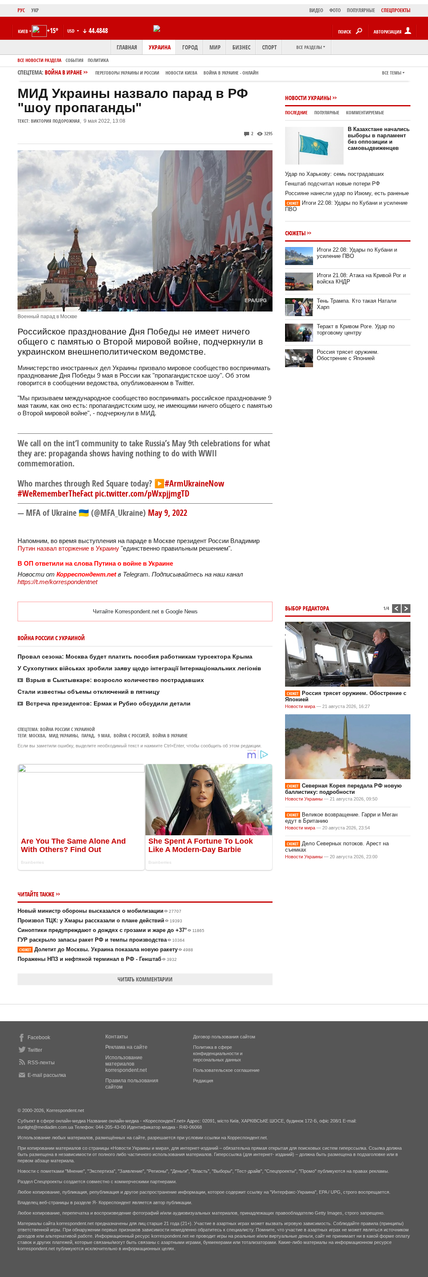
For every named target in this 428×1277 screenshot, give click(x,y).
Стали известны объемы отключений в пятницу (89, 691)
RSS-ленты (41, 1063)
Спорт (269, 47)
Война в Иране (151, 72)
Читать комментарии (145, 979)
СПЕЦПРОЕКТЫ (395, 10)
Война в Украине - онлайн (231, 73)
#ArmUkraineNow (194, 483)
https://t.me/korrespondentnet (57, 581)
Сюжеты (295, 233)
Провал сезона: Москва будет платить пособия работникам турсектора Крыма (135, 656)
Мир (215, 47)
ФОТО (335, 10)
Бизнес (241, 47)
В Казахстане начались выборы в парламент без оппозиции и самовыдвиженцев (379, 138)
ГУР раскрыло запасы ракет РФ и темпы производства (101, 940)
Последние (296, 112)
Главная (127, 47)
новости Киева (181, 73)
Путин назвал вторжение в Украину (68, 548)
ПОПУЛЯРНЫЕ (361, 10)
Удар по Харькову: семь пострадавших (334, 174)
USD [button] (71, 31)
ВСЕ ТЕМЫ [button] (391, 73)
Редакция (203, 1080)
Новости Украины (308, 98)
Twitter (35, 1050)
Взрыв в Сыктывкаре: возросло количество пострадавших (115, 680)
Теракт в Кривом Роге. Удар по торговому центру (356, 329)
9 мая (104, 735)
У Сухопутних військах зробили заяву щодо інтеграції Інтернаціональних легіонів (139, 668)
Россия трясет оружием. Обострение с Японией (348, 355)
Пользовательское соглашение (226, 1070)
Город (190, 47)
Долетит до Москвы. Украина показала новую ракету (106, 949)
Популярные (326, 112)
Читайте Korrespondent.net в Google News (145, 611)
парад (88, 735)
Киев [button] (23, 31)
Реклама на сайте (126, 1047)
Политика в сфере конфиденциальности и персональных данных (217, 1053)
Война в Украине (170, 735)
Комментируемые (365, 112)
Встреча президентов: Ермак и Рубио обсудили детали (108, 703)
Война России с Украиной (67, 729)
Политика (98, 60)
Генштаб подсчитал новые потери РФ (332, 183)
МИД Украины (63, 735)
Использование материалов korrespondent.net (126, 1064)
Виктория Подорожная (55, 121)
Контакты (116, 1037)
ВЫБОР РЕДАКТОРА (307, 608)
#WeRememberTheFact (55, 493)
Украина (160, 47)
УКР (35, 10)
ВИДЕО (316, 10)
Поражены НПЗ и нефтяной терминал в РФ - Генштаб (97, 959)
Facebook (39, 1037)
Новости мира (300, 706)
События (75, 60)
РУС (21, 10)
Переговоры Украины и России (127, 73)
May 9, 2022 (167, 512)
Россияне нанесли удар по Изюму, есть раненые (347, 193)
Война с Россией (131, 735)
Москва (37, 735)
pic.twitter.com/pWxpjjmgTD (142, 493)
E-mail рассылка (47, 1075)
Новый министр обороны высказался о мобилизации (99, 911)
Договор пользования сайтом (224, 1036)
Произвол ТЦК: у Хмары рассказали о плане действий (100, 920)
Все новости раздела (39, 60)
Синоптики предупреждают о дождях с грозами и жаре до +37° (111, 930)
